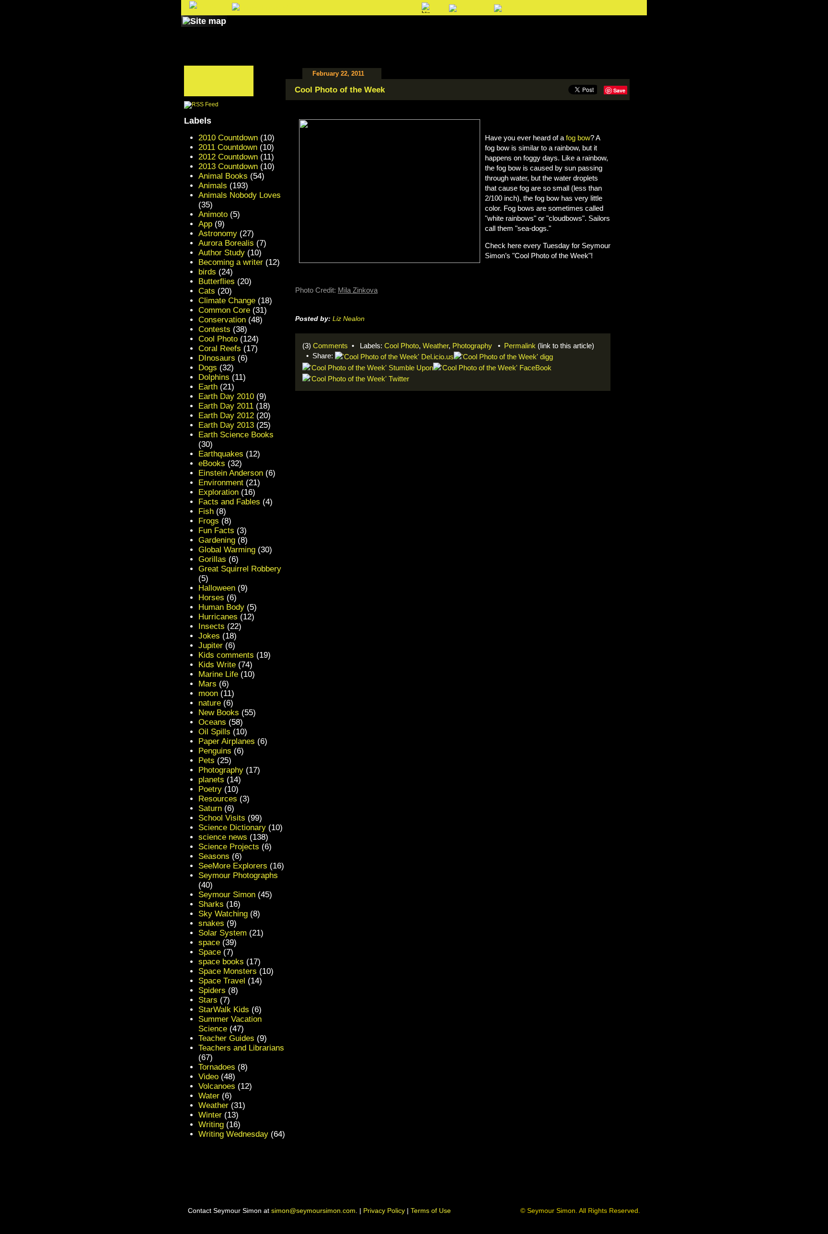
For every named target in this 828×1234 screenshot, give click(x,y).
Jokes (209, 635)
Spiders (212, 990)
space (209, 942)
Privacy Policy (384, 1210)
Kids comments (226, 655)
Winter (210, 1115)
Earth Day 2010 (226, 396)
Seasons (214, 856)
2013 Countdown (228, 166)
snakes (211, 923)
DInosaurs (216, 358)
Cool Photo (401, 346)
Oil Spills (214, 731)
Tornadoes (216, 1067)
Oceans (212, 722)
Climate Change (226, 300)
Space (209, 952)
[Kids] (436, 30)
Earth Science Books (236, 434)
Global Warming (226, 549)
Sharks (211, 904)
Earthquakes (220, 453)
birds (207, 271)
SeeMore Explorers (232, 865)
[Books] (248, 30)
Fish (206, 511)
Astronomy (217, 233)
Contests (214, 329)
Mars (207, 683)
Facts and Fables (229, 501)
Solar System (222, 932)
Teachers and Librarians (241, 1047)
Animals (212, 185)
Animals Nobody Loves (239, 195)
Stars (208, 1000)
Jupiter (210, 645)
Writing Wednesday (233, 1134)
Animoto (213, 214)
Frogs (208, 521)
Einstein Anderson (230, 473)
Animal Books (223, 176)
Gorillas (212, 559)
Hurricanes (218, 616)
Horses (211, 597)
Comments (330, 346)
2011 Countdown (227, 147)
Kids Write (217, 664)
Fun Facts (216, 530)
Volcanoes (216, 1086)
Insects (211, 626)
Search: (336, 8)
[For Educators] (497, 30)
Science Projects (228, 846)
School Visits (221, 818)
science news (222, 837)
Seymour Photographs (238, 875)
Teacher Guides (226, 1038)
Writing (211, 1124)
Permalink (520, 346)
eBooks (211, 463)
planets (211, 779)
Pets (206, 760)
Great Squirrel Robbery (239, 568)
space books (221, 961)
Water (208, 1095)
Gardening (216, 540)
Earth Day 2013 (226, 425)
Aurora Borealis (226, 243)
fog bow (578, 138)
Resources (217, 798)
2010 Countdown (228, 137)
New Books (218, 712)
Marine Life (218, 674)
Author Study (221, 252)
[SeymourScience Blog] (381, 30)
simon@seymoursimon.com (313, 1210)
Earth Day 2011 (225, 406)
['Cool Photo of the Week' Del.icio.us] (394, 356)
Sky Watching (223, 913)
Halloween (216, 588)
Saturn (210, 808)
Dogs (207, 367)
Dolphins (214, 377)
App (205, 224)
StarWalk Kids (223, 1009)
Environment (220, 482)
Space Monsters (227, 971)
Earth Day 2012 (226, 415)
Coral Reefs (219, 348)
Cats (206, 291)
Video (208, 1076)
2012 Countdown (228, 156)
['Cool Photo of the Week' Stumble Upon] (367, 367)
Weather (435, 346)
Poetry (210, 789)
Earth (208, 386)
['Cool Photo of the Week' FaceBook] (492, 367)
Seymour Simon (226, 894)
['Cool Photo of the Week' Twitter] (355, 378)
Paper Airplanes (226, 741)
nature (209, 703)
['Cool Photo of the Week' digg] (503, 356)
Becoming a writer (230, 262)
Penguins (214, 750)
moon (208, 693)
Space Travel (221, 980)
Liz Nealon (349, 318)
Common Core (224, 310)
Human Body (221, 607)
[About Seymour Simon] (308, 30)
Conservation (222, 319)
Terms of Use (431, 1210)
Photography (472, 346)
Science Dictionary (232, 827)
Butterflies (216, 281)
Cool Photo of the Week (340, 89)
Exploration (218, 492)
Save (619, 90)
